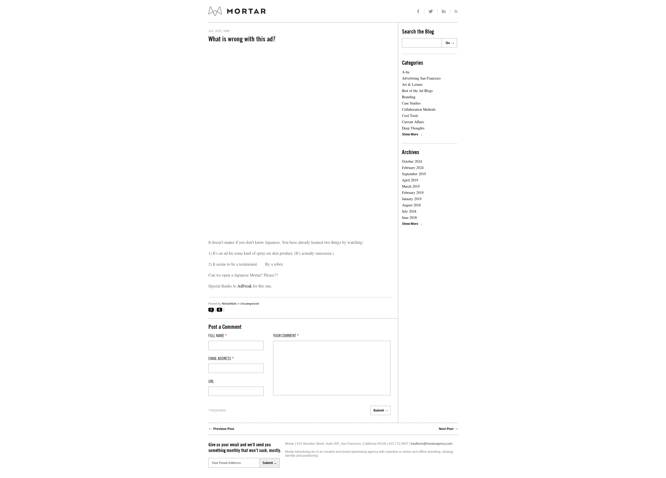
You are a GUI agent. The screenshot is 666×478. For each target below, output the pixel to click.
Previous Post (223, 429)
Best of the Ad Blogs (417, 90)
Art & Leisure (412, 84)
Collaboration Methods (419, 109)
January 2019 (411, 198)
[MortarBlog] (265, 15)
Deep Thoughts (413, 128)
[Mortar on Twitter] (431, 11)
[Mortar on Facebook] (418, 11)
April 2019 (410, 180)
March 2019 (411, 186)
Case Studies (411, 103)
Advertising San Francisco (421, 78)
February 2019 (413, 192)
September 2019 (414, 173)
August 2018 (411, 204)
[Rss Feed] (454, 11)
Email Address (221, 359)
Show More (410, 134)
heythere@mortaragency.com (431, 444)
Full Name (217, 336)
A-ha (405, 71)
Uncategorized (249, 303)
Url (211, 381)
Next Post (446, 429)
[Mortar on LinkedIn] (444, 11)
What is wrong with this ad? (241, 39)
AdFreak (244, 286)
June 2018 (409, 217)
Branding (408, 96)
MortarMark (229, 303)
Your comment (286, 336)
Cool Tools (410, 115)
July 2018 (409, 211)
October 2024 (412, 161)
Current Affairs (413, 121)
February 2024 (413, 167)
